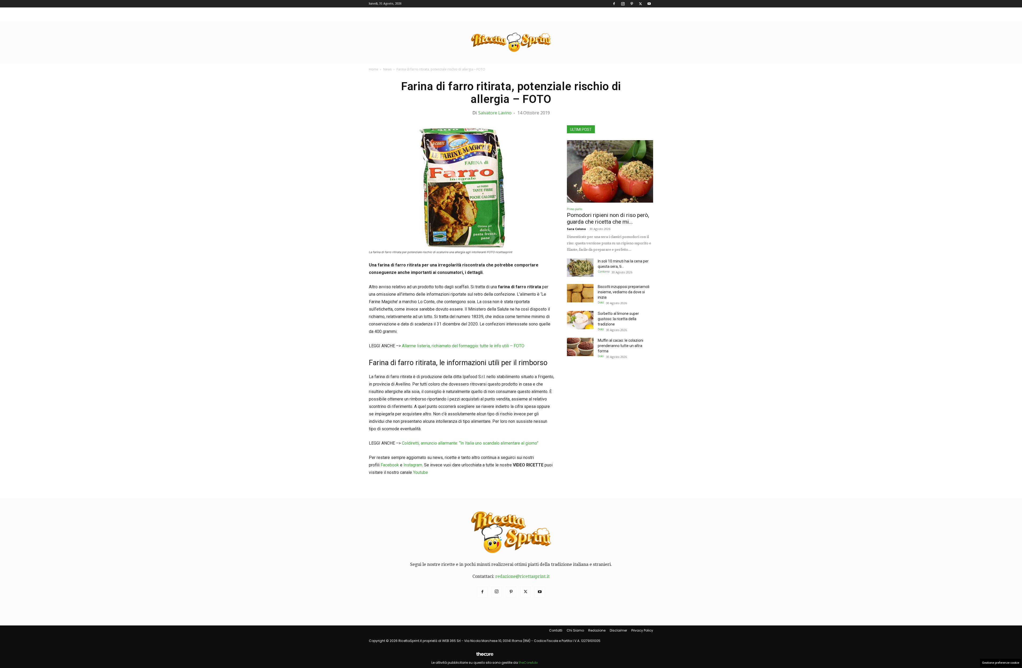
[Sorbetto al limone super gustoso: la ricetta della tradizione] (580, 320)
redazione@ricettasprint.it (522, 576)
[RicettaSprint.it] (511, 43)
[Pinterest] (632, 3)
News (387, 69)
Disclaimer (618, 630)
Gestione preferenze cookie (1000, 663)
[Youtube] (649, 3)
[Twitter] (640, 3)
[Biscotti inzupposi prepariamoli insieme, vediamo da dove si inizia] (580, 293)
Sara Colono (576, 229)
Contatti (555, 630)
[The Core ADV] (485, 656)
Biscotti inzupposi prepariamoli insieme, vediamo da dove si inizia (623, 292)
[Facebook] (614, 3)
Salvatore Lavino (495, 113)
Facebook (390, 464)
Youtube (420, 472)
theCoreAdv (528, 662)
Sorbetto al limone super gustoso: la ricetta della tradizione (618, 318)
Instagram (412, 464)
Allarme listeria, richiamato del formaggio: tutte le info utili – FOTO (463, 345)
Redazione (596, 630)
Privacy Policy (642, 630)
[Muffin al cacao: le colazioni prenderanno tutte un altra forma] (580, 347)
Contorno (603, 271)
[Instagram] (623, 3)
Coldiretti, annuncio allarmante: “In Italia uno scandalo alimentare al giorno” (470, 443)
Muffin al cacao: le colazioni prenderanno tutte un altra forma (620, 345)
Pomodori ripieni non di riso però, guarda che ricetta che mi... (608, 218)
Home (373, 69)
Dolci (601, 302)
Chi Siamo (575, 630)
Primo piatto (574, 209)
